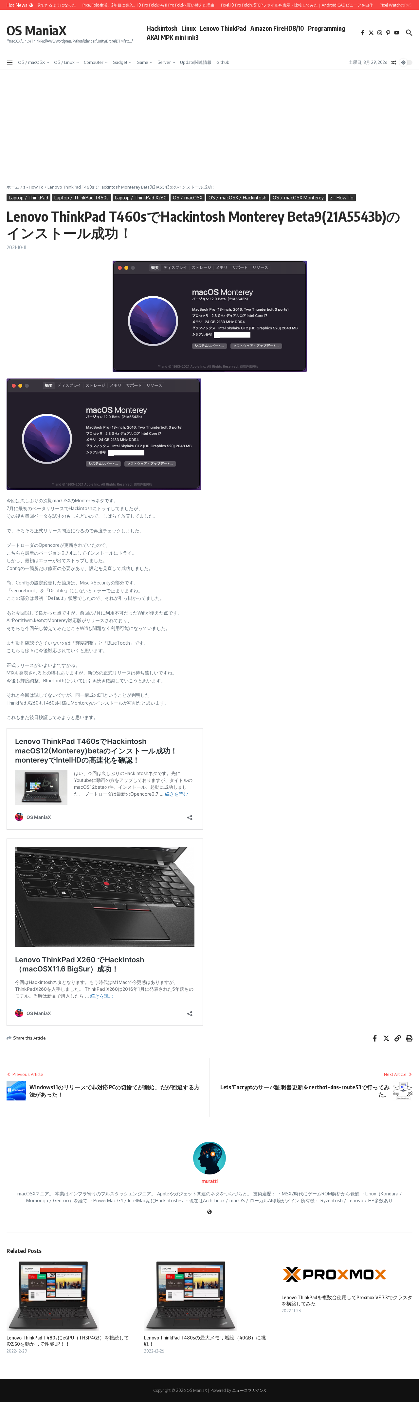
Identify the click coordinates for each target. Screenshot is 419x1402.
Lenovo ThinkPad (223, 28)
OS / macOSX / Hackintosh (237, 197)
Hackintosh (162, 28)
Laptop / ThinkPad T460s (81, 197)
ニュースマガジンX (249, 1390)
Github (222, 62)
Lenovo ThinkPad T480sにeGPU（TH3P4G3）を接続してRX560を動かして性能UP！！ (68, 1341)
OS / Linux (64, 62)
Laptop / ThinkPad (28, 197)
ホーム (13, 187)
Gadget (120, 62)
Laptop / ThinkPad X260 (141, 197)
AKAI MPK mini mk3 (173, 37)
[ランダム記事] (393, 62)
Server (164, 62)
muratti (210, 1181)
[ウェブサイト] (209, 1212)
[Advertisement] (209, 118)
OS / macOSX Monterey (298, 197)
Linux (188, 28)
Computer (93, 62)
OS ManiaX (37, 30)
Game (142, 62)
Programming (326, 28)
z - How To (33, 187)
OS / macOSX (31, 62)
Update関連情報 (195, 62)
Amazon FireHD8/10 (277, 28)
